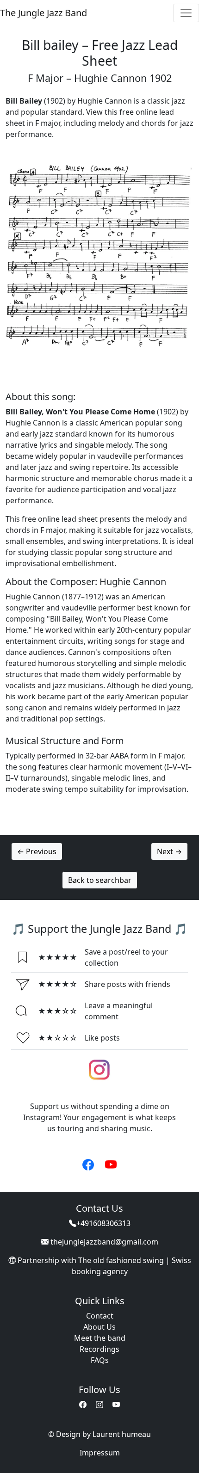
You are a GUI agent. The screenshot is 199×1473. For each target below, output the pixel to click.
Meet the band (99, 1338)
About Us (99, 1327)
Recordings (99, 1349)
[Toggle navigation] (186, 13)
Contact (99, 1316)
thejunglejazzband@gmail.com (104, 1242)
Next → (169, 851)
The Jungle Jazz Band (43, 12)
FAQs (100, 1360)
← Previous (36, 851)
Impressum (100, 1453)
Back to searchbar (99, 880)
